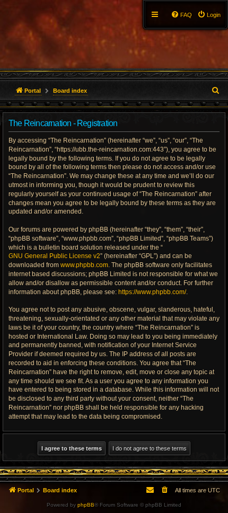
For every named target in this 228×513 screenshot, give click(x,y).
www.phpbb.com (84, 265)
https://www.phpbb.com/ (152, 292)
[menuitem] (209, 14)
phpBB (85, 505)
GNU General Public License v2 (54, 256)
